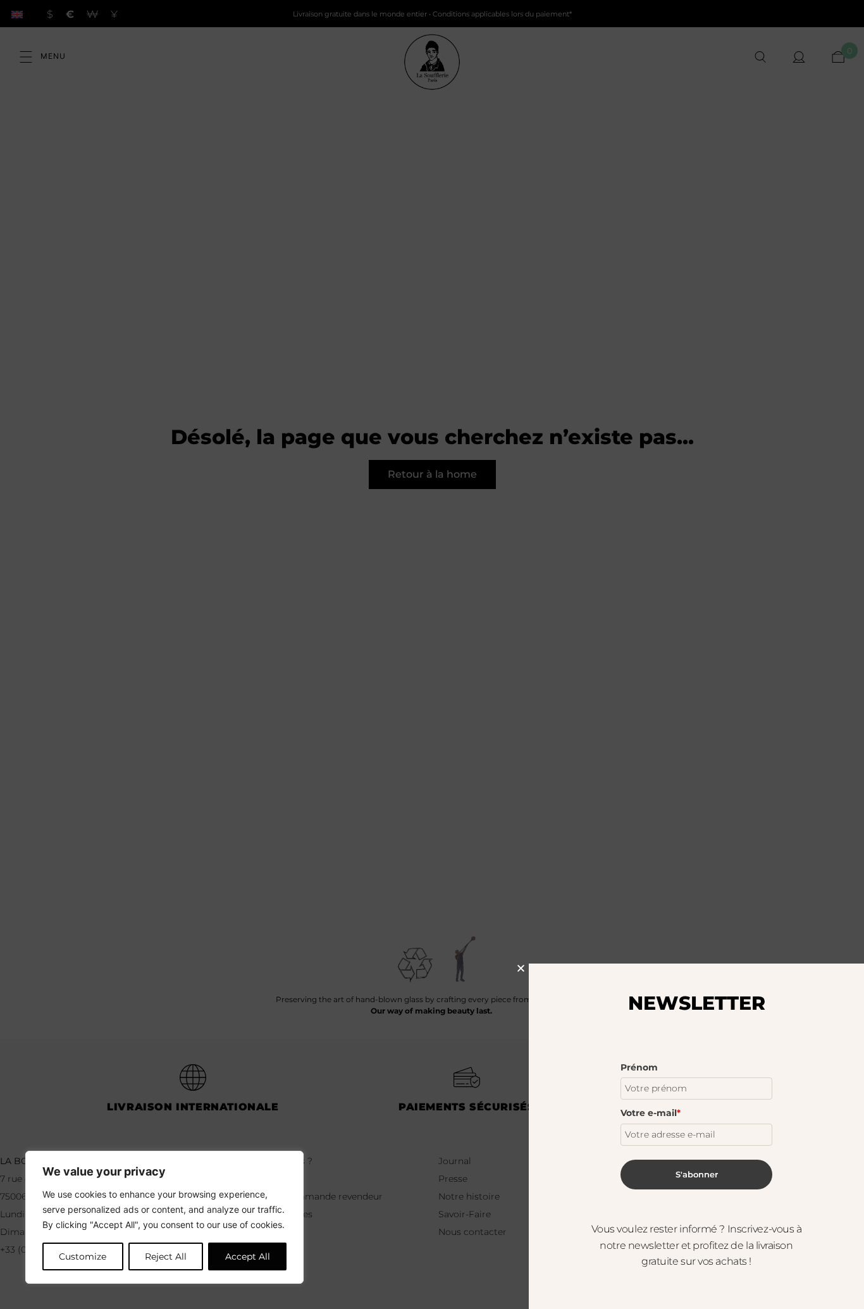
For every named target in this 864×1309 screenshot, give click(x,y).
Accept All (247, 1256)
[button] (521, 968)
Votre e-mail (650, 1113)
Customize (82, 1256)
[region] (164, 1217)
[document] (432, 654)
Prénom (639, 1067)
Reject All (166, 1256)
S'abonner (697, 1174)
